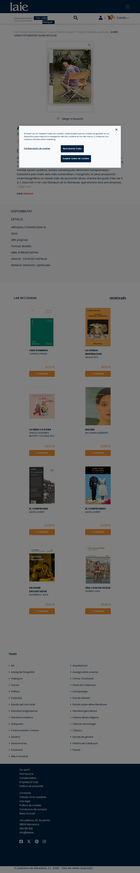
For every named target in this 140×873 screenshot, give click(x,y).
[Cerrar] (116, 129)
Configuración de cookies (37, 148)
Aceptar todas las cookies (76, 158)
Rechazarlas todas (72, 149)
